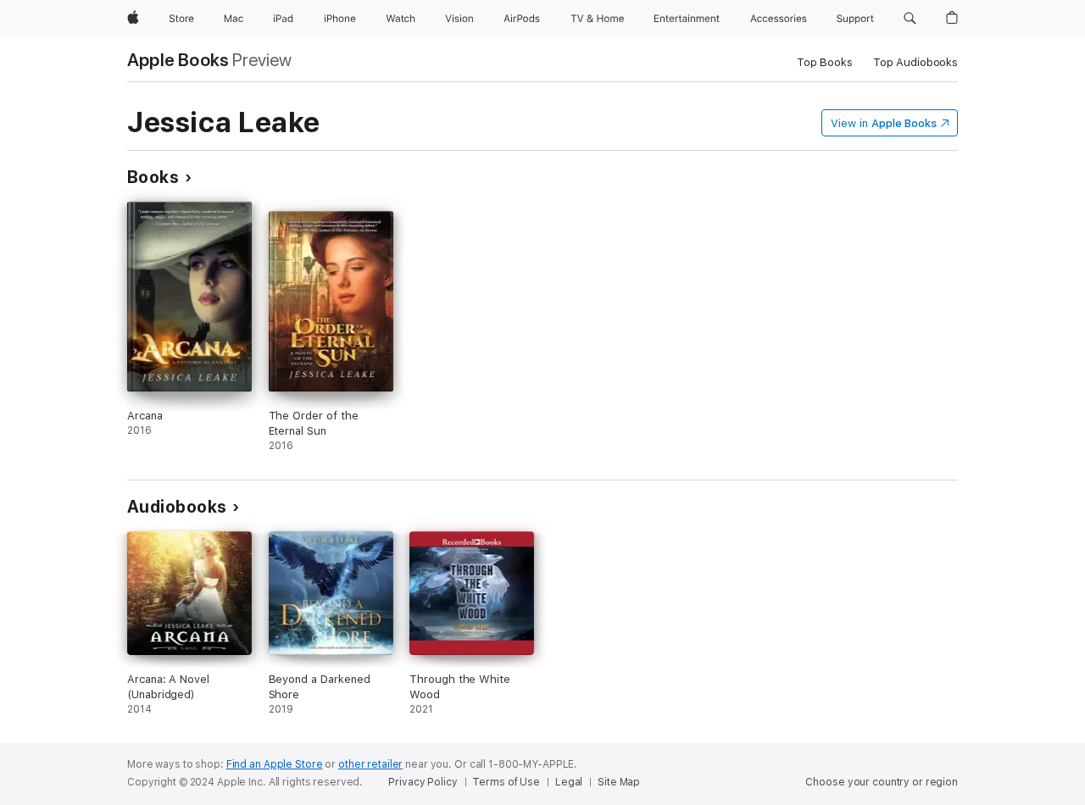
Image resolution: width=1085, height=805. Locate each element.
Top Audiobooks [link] (915, 62)
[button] (910, 18)
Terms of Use (506, 782)
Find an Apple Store (274, 764)
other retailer (370, 764)
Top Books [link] (825, 62)
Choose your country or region (881, 782)
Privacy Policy (422, 782)
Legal (568, 782)
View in (884, 123)
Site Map (619, 782)
